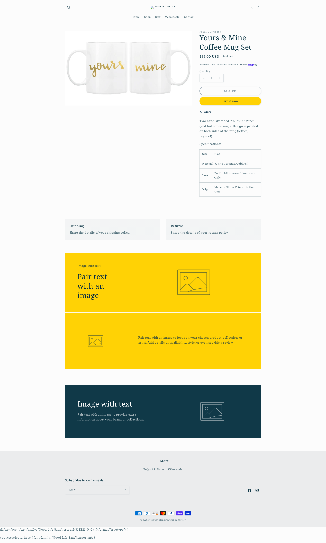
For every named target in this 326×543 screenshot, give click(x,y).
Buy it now (230, 101)
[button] (69, 7)
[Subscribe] (125, 490)
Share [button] (207, 112)
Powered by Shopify (175, 520)
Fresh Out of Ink (156, 520)
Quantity (205, 71)
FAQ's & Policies (154, 469)
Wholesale (175, 469)
